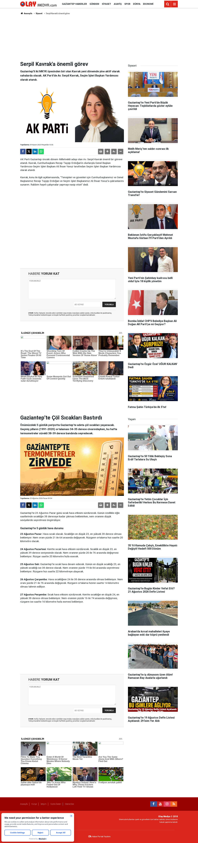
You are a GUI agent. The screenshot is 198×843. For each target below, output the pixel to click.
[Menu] (174, 4)
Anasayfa (27, 13)
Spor (127, 4)
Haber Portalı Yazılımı (101, 836)
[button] (107, 151)
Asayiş (118, 4)
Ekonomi (148, 4)
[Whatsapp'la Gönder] (41, 151)
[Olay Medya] (38, 4)
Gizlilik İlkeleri (55, 804)
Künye (34, 804)
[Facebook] (23, 151)
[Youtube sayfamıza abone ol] (160, 804)
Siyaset (106, 4)
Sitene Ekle (69, 804)
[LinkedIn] (35, 151)
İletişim (43, 804)
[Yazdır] (100, 151)
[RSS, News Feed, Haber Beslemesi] (173, 804)
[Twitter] (29, 151)
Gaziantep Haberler (74, 4)
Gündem (94, 4)
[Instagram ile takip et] (167, 804)
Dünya (136, 4)
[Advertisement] (99, 38)
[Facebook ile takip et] (153, 804)
